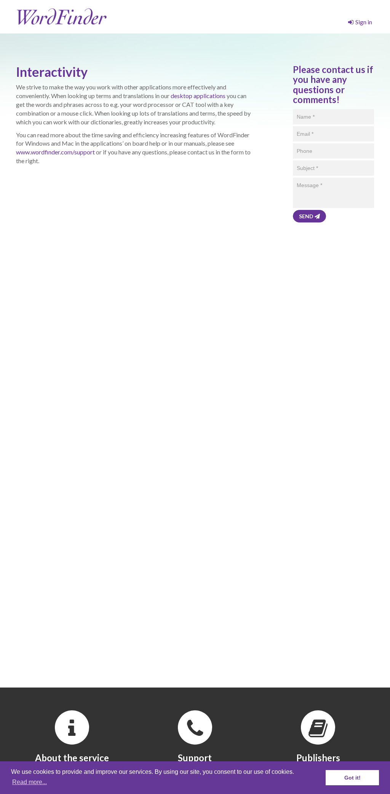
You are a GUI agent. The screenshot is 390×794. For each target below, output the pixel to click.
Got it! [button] (352, 778)
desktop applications (198, 95)
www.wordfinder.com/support (55, 152)
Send (307, 216)
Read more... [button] (29, 782)
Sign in (363, 21)
